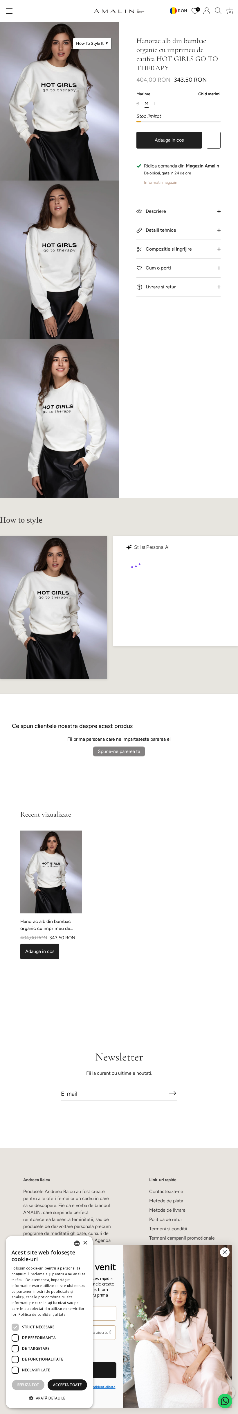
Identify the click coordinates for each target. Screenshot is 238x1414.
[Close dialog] (225, 1252)
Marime (178, 94)
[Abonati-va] (172, 1093)
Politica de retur (165, 1219)
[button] (49, 1398)
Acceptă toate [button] (67, 1384)
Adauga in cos (169, 140)
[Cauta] (218, 10)
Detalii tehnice (160, 230)
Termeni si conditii (168, 1228)
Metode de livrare (167, 1210)
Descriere (155, 211)
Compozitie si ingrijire (168, 249)
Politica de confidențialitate (42, 1314)
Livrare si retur (160, 287)
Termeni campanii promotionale (182, 1238)
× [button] (85, 1243)
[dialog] (49, 1322)
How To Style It (92, 43)
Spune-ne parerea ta (119, 751)
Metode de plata (166, 1201)
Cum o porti (158, 268)
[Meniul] (9, 11)
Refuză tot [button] (28, 1384)
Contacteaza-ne (166, 1191)
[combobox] (77, 1243)
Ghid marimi (209, 94)
